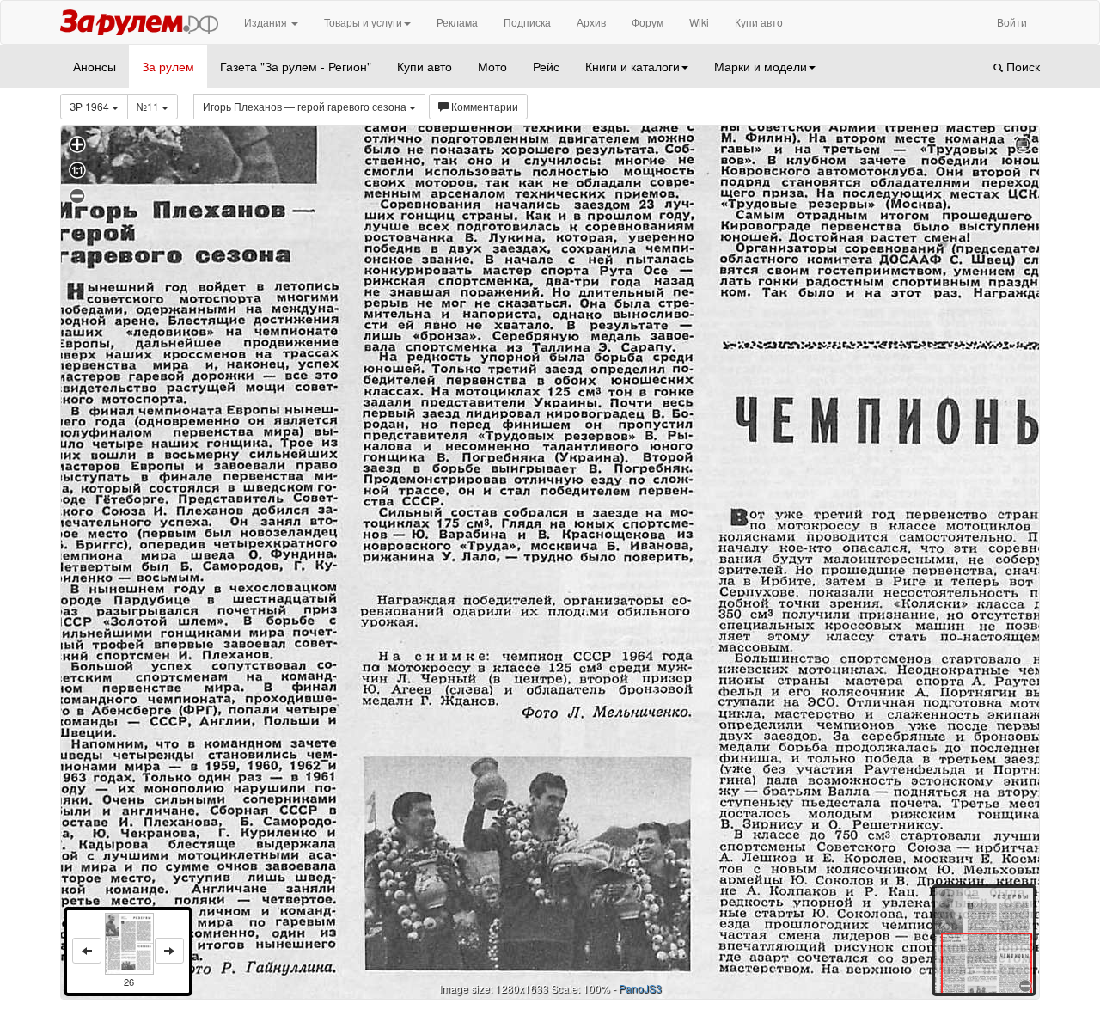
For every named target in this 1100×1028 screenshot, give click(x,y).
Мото (492, 66)
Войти (1012, 22)
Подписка (527, 22)
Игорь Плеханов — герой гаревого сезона (306, 106)
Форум (647, 22)
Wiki (699, 22)
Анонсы (94, 66)
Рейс (546, 66)
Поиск (1021, 66)
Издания (267, 22)
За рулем (168, 66)
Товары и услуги (363, 22)
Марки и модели (760, 66)
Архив (591, 22)
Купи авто (759, 22)
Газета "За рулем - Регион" (295, 66)
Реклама (457, 22)
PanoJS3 (640, 988)
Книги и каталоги (632, 66)
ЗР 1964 (91, 106)
